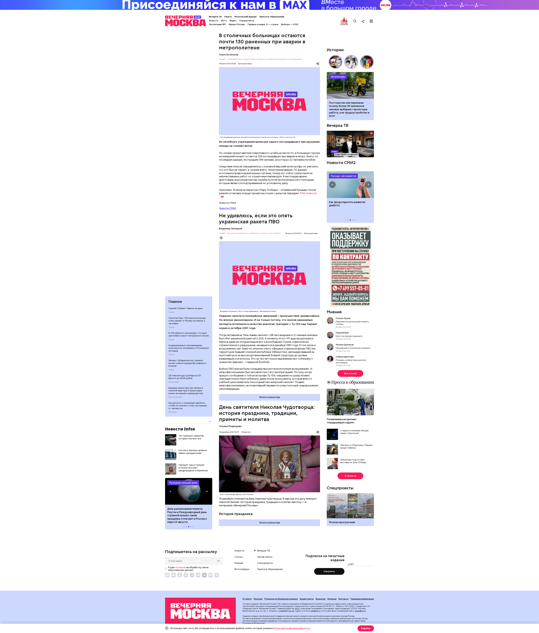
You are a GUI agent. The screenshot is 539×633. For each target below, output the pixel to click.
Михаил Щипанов (345, 345)
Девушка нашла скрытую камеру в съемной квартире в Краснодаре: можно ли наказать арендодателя (185, 391)
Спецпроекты (246, 20)
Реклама (258, 599)
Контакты (343, 599)
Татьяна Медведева (230, 426)
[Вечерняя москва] (200, 611)
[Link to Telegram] (198, 575)
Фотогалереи (241, 569)
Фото (224, 20)
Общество (246, 432)
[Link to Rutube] (210, 575)
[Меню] (371, 21)
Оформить (329, 571)
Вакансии (321, 599)
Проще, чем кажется (343, 176)
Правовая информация (362, 599)
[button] (170, 491)
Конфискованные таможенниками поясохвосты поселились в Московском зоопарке (188, 348)
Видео (233, 20)
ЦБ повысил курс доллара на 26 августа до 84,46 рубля (184, 377)
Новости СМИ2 (227, 208)
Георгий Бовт (342, 333)
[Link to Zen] (186, 575)
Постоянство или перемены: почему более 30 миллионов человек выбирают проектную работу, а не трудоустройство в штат (350, 85)
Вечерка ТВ (215, 16)
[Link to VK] (173, 575)
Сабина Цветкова (345, 357)
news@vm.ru (360, 611)
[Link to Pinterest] (216, 575)
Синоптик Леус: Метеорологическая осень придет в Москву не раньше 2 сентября (186, 321)
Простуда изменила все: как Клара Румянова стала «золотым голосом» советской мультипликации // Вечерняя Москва (335, 62)
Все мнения (350, 373)
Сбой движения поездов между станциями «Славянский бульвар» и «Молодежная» (264, 59)
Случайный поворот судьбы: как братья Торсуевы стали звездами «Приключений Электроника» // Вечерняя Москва (351, 62)
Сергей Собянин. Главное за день (185, 308)
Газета (228, 16)
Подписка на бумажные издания (281, 599)
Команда (331, 599)
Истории (335, 50)
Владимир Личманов (230, 228)
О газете (247, 599)
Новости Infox (180, 429)
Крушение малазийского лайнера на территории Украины (254, 233)
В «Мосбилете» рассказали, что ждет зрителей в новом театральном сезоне (188, 334)
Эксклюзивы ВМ (217, 24)
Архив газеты (264, 557)
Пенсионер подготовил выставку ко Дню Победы (353, 461)
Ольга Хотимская (228, 54)
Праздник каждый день (183, 482)
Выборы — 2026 (289, 24)
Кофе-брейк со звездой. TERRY (350, 144)
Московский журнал (245, 16)
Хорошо (366, 628)
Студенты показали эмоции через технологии (354, 432)
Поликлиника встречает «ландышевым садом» (342, 421)
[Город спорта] (344, 21)
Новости (213, 20)
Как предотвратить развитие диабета (350, 184)
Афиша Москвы (237, 24)
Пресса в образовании (271, 16)
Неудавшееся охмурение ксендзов (353, 348)
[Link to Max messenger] (167, 575)
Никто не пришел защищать (349, 336)
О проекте (350, 475)
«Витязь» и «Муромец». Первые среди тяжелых (356, 446)
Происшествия (175, 397)
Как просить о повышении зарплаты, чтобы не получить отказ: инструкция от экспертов (187, 406)
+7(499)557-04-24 (286, 611)
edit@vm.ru (315, 611)
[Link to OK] (179, 575)
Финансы (172, 412)
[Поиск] (355, 21)
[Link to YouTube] (192, 575)
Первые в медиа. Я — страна (263, 24)
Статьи (238, 557)
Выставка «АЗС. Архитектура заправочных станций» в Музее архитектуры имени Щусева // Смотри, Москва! (367, 62)
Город (171, 312)
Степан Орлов (343, 318)
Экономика (173, 382)
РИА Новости (308, 193)
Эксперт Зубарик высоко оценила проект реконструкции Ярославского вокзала (187, 363)
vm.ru (297, 608)
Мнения (334, 312)
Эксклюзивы (338, 76)
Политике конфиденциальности (292, 628)
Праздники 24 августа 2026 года (188, 491)
